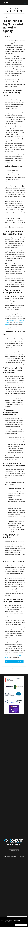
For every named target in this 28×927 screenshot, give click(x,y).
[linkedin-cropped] (8, 845)
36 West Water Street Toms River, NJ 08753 (14, 849)
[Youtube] (10, 845)
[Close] (26, 918)
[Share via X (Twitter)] (6, 668)
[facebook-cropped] (12, 845)
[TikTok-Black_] (10, 11)
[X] (17, 845)
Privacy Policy (6, 856)
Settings (7, 925)
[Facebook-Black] (17, 11)
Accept (20, 925)
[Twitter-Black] (21, 11)
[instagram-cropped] (15, 845)
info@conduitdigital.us (14, 853)
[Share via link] (12, 668)
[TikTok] (19, 845)
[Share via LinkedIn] (9, 668)
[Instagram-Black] (14, 11)
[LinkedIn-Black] (6, 11)
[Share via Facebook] (3, 668)
